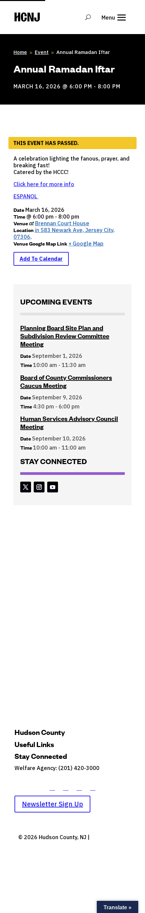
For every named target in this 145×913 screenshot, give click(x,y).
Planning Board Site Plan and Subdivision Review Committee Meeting (64, 335)
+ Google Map (86, 243)
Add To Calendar (41, 258)
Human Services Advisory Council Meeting (69, 422)
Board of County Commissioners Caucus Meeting (66, 381)
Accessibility (107, 837)
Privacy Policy (72, 846)
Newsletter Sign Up (52, 803)
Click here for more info (43, 184)
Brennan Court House (62, 223)
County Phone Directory (44, 777)
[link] (25, 487)
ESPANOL (25, 196)
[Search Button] (88, 17)
